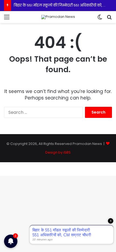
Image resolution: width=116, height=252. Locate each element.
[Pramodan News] (58, 17)
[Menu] (6, 19)
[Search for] (109, 19)
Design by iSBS (58, 152)
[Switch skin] (100, 19)
